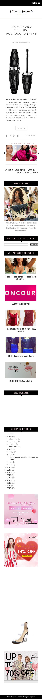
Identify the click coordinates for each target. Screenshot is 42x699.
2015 (9, 475)
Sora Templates (18, 697)
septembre (13, 447)
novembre (13, 442)
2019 (9, 436)
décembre (13, 439)
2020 (9, 434)
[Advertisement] (21, 593)
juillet (11, 452)
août (11, 449)
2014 (9, 478)
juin (10, 455)
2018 (9, 467)
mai (10, 462)
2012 (9, 483)
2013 (9, 480)
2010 (9, 488)
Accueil (31, 169)
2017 (9, 470)
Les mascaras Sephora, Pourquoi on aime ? (21, 32)
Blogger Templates (29, 697)
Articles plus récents (15, 169)
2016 (9, 472)
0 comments (30, 135)
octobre (12, 444)
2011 (9, 486)
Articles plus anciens (26, 172)
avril (11, 465)
